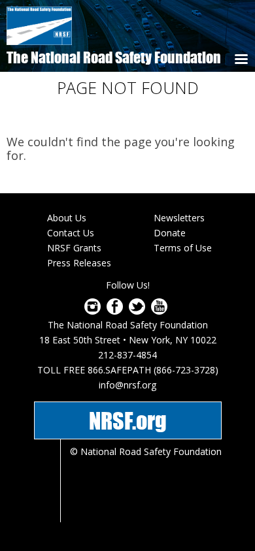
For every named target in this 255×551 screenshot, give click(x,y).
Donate (170, 233)
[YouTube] (159, 311)
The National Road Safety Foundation (114, 57)
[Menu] (240, 60)
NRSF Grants (74, 248)
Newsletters (179, 218)
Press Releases (79, 263)
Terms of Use (183, 248)
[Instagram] (92, 311)
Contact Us (70, 233)
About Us (66, 218)
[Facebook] (115, 311)
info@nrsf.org (127, 385)
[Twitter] (137, 311)
